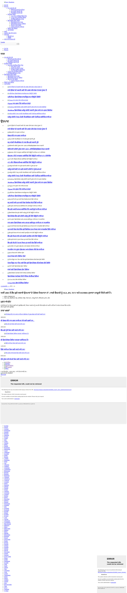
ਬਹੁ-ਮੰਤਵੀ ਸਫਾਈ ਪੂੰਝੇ (16, 11)
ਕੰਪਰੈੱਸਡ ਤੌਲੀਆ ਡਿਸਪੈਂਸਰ (18, 70)
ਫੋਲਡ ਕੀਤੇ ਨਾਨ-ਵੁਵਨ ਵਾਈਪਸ (17, 135)
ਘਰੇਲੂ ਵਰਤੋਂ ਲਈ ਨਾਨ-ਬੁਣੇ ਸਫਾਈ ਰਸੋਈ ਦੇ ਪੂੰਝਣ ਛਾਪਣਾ (24, 169)
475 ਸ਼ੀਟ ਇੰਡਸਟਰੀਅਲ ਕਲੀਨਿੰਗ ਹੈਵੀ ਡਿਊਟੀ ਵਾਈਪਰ (25, 162)
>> (9, 286)
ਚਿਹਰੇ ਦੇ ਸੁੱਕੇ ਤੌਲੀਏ (16, 25)
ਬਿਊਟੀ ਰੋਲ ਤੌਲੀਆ (12, 28)
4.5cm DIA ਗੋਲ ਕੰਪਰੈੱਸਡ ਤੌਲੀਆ (18, 283)
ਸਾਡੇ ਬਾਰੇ (6, 34)
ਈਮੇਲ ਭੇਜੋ (3, 374)
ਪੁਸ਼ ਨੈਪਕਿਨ (11, 30)
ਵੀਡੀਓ (9, 37)
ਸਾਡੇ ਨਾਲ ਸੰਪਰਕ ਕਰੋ (9, 39)
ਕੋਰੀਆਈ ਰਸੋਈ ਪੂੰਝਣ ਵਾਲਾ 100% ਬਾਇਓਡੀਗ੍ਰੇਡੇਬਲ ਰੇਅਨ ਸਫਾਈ (28, 149)
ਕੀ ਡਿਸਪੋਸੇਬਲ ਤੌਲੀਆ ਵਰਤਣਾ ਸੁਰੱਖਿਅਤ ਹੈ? (15, 340)
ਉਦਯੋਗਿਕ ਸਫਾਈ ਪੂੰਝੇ (16, 13)
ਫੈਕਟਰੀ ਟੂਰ (11, 36)
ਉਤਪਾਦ (6, 6)
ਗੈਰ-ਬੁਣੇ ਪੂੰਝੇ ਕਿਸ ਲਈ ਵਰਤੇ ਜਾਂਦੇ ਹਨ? (12, 330)
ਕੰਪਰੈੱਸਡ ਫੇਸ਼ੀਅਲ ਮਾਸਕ (17, 19)
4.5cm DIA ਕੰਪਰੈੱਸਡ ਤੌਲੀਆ (18, 17)
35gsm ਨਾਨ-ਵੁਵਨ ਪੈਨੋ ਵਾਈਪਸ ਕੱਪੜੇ (19, 103)
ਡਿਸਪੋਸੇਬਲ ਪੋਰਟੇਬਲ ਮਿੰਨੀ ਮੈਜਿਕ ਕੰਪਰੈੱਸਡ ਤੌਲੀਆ (23, 276)
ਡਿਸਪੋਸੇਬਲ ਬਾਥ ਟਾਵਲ (17, 22)
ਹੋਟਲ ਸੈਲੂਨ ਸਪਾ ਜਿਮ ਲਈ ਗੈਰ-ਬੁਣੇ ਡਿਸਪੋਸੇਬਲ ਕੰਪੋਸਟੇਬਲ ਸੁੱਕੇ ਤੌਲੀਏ (29, 263)
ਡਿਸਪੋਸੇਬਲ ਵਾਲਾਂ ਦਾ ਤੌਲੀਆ (18, 23)
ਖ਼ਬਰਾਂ (5, 31)
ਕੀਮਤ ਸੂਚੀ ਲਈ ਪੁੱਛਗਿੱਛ (7, 307)
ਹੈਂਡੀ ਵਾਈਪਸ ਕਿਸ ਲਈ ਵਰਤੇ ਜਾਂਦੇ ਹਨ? (13, 349)
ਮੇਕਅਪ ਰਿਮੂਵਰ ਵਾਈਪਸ (17, 27)
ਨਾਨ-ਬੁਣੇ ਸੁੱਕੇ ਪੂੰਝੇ (12, 8)
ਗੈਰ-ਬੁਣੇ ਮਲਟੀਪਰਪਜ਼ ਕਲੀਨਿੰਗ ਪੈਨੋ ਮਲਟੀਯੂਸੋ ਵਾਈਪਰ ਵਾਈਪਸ (27, 209)
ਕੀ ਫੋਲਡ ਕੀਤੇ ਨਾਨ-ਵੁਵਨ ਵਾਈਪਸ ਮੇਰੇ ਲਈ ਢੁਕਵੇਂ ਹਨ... (17, 320)
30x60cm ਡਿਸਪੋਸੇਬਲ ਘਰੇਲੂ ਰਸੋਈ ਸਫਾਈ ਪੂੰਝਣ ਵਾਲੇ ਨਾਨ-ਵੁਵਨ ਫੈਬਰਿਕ (30, 110)
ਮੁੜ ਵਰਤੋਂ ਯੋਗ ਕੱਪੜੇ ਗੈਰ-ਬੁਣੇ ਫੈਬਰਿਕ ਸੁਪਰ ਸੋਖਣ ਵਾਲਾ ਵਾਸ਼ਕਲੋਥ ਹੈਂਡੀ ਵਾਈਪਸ (32, 229)
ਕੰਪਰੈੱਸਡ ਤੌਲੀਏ (12, 14)
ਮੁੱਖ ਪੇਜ (6, 5)
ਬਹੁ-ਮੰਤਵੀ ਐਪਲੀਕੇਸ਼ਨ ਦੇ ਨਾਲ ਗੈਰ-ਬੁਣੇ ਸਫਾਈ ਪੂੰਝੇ (23, 142)
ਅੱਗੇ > (6, 286)
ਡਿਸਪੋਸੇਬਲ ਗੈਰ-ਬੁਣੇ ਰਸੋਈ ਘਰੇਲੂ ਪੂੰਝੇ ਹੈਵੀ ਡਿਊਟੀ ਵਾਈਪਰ (26, 216)
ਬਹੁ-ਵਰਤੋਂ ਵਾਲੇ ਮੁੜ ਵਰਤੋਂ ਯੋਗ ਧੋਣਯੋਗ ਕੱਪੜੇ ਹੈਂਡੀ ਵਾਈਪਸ (25, 202)
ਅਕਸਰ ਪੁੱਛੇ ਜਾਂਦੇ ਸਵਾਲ (10, 33)
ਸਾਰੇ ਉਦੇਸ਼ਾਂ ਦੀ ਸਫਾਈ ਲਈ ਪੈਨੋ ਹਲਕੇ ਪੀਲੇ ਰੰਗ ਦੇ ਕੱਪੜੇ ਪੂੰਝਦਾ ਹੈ (27, 90)
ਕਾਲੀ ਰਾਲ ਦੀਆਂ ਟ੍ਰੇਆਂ (17, 68)
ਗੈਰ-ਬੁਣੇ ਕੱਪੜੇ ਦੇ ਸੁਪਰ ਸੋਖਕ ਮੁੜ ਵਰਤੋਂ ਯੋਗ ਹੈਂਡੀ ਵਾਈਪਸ (25, 243)
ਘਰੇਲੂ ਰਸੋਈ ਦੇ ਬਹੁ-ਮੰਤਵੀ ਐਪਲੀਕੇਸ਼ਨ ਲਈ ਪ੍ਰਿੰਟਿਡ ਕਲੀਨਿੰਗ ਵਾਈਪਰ (29, 117)
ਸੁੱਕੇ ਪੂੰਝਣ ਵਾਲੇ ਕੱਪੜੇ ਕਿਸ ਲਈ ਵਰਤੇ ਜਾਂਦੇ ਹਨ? (15, 359)
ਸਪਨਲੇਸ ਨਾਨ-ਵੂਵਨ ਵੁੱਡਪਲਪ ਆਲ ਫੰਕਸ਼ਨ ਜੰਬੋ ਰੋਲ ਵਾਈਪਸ (26, 249)
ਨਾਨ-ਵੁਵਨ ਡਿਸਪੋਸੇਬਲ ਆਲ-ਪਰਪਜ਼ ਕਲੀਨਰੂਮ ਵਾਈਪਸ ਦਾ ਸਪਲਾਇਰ (29, 223)
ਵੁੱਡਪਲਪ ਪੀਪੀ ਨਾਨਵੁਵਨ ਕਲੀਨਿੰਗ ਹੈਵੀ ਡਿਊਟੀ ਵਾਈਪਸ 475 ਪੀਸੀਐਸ (29, 156)
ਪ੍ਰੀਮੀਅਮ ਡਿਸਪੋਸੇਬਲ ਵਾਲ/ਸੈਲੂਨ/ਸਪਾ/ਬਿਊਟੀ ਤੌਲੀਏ (24, 97)
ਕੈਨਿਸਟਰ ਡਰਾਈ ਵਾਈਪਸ (18, 9)
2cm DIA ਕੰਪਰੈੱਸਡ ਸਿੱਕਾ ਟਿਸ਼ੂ (19, 16)
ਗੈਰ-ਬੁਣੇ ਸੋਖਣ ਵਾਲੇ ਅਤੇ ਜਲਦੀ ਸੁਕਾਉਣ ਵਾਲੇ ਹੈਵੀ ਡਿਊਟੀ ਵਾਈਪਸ (28, 236)
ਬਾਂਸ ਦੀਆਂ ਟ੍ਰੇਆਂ (15, 67)
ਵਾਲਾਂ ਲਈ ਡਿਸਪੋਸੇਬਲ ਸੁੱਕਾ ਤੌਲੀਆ (18, 269)
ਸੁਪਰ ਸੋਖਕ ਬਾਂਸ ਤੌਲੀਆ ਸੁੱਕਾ (17, 256)
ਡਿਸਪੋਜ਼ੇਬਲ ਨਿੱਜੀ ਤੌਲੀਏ (14, 20)
